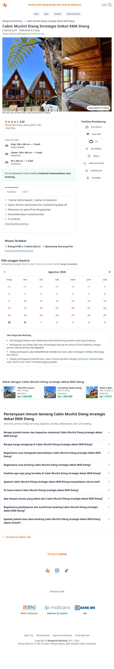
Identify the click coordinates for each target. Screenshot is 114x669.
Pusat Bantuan (82, 635)
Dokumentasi (73, 13)
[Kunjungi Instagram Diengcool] (57, 570)
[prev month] (4, 272)
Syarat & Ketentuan (62, 635)
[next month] (109, 272)
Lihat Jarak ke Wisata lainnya (19, 250)
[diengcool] (4, 4)
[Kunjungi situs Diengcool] (47, 570)
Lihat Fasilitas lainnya (16, 223)
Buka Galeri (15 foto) (99, 107)
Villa (36, 13)
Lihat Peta (10, 127)
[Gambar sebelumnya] (2, 390)
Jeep (46, 13)
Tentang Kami (43, 635)
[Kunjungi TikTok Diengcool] (66, 570)
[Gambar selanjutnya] (112, 390)
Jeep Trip (28, 635)
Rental (57, 13)
